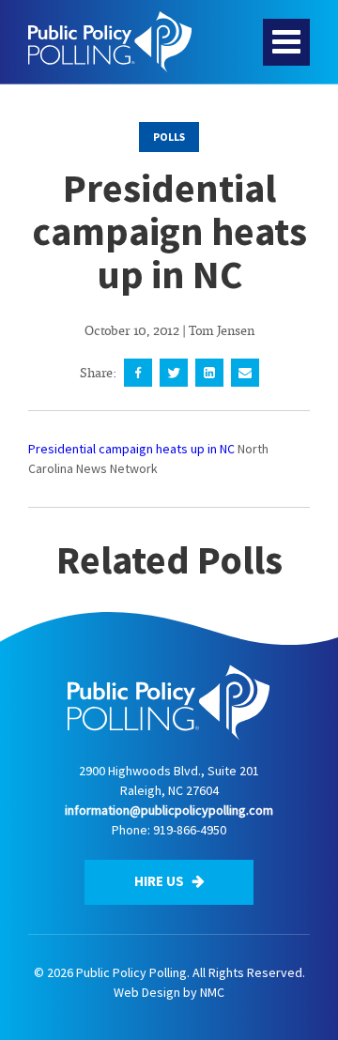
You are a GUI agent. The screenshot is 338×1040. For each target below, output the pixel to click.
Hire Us (160, 881)
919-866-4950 (189, 829)
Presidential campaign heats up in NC (131, 448)
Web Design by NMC (169, 992)
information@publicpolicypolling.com (169, 810)
